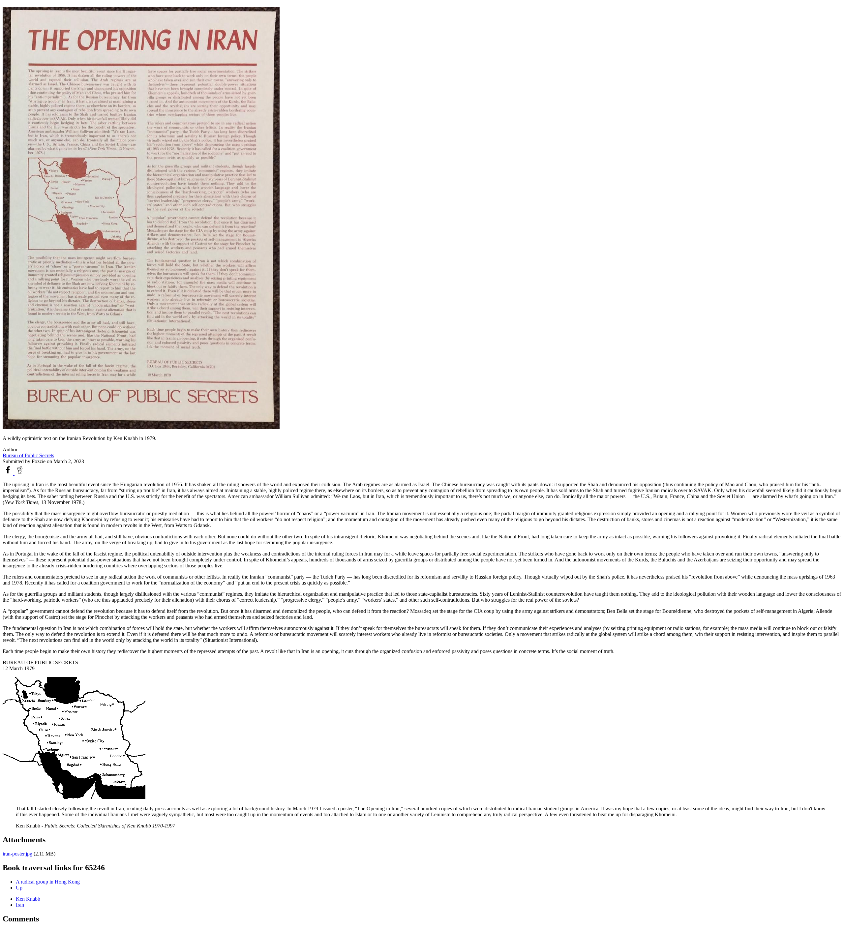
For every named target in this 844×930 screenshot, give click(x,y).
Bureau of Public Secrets (28, 455)
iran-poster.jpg (17, 853)
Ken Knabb (28, 899)
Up (19, 887)
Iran (20, 905)
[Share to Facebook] (9, 473)
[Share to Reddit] (20, 473)
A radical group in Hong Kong (48, 882)
